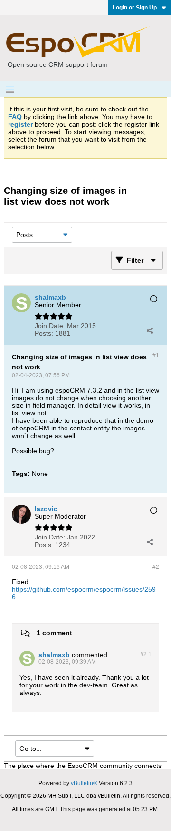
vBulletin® (84, 783)
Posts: (44, 333)
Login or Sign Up (135, 7)
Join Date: (50, 325)
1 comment (54, 633)
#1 (155, 355)
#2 (155, 567)
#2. (146, 654)
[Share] (149, 330)
